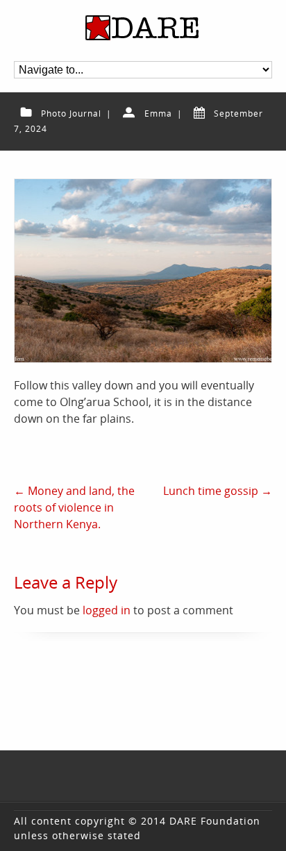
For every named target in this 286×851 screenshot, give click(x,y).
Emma (158, 113)
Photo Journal (71, 113)
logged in (107, 610)
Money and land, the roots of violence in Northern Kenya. (74, 507)
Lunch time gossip (217, 490)
